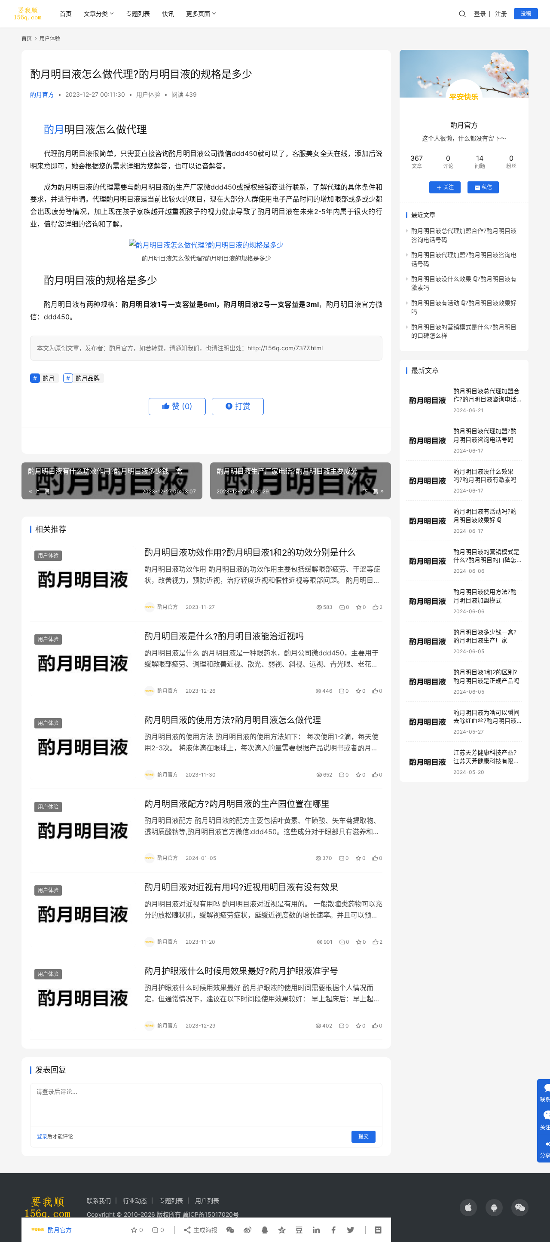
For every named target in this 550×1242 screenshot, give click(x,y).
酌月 (54, 129)
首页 (66, 13)
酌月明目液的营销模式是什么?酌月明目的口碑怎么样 (486, 560)
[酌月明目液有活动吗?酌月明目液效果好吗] (427, 521)
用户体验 (148, 94)
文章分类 (96, 13)
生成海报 (204, 1229)
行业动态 (135, 1200)
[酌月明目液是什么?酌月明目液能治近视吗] (83, 663)
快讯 (168, 13)
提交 (363, 1136)
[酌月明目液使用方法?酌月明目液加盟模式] (427, 601)
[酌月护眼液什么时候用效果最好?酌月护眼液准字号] (83, 998)
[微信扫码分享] (230, 1230)
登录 (480, 13)
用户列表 (207, 1200)
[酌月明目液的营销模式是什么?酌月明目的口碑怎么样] (427, 561)
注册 (501, 13)
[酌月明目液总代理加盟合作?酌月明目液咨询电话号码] (427, 400)
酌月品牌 (88, 378)
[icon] (468, 1207)
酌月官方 (42, 94)
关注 (448, 187)
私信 (487, 187)
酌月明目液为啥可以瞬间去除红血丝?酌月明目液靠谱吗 (486, 721)
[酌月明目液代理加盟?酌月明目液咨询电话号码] (427, 440)
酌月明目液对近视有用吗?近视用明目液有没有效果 (241, 887)
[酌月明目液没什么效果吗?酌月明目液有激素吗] (427, 480)
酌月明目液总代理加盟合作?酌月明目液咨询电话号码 (486, 399)
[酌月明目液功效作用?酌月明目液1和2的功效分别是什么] (83, 579)
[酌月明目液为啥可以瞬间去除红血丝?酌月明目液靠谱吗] (427, 721)
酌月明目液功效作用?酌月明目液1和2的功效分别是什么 (250, 553)
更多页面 (198, 13)
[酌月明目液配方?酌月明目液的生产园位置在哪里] (83, 831)
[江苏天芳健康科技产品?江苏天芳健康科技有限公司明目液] (427, 762)
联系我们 (99, 1200)
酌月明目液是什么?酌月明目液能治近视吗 (224, 636)
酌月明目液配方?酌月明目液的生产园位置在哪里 (237, 804)
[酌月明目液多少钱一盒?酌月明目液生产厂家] (427, 641)
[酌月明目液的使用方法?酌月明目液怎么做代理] (83, 747)
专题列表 (138, 13)
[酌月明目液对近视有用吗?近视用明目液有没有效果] (83, 914)
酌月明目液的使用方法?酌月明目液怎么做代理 (232, 720)
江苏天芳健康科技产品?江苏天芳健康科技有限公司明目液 (486, 761)
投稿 (526, 13)
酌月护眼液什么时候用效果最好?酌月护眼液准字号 (241, 971)
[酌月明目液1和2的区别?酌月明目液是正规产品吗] (427, 681)
